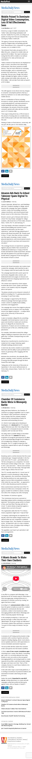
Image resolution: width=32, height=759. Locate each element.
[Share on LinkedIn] (6, 171)
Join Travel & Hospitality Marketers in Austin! (13, 728)
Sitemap (25, 739)
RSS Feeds (19, 739)
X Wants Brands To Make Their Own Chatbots (13, 708)
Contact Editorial (12, 739)
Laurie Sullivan (7, 201)
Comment (5, 175)
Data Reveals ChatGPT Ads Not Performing (13, 716)
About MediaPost (12, 738)
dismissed (14, 425)
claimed (15, 435)
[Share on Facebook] (3, 171)
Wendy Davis (6, 408)
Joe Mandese (6, 28)
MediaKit (19, 738)
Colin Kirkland (6, 563)
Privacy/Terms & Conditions (14, 741)
